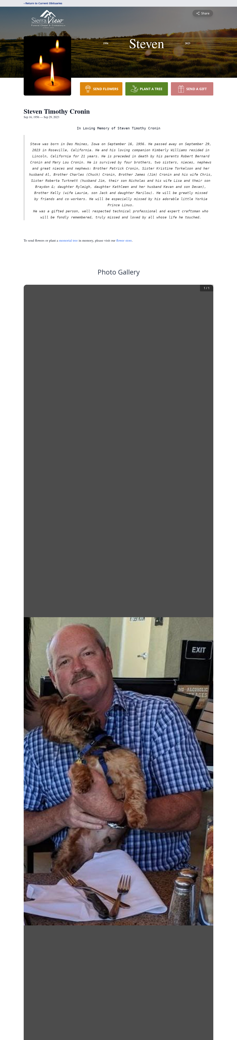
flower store (124, 240)
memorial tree (68, 240)
